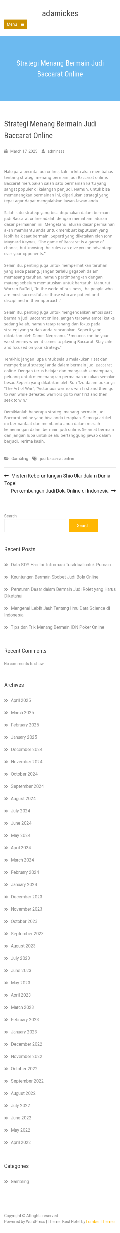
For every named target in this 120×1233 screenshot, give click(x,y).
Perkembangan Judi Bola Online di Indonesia (60, 491)
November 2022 (26, 1056)
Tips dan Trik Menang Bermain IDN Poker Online (57, 627)
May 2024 (20, 835)
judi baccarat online (57, 458)
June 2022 (21, 1118)
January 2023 (24, 1032)
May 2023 (20, 982)
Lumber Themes (101, 1221)
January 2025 (24, 737)
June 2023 (21, 970)
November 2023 (26, 909)
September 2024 (27, 786)
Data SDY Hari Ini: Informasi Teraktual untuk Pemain (61, 564)
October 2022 (24, 1068)
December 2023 (26, 896)
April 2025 (21, 700)
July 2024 (20, 811)
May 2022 (20, 1130)
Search (10, 516)
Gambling (19, 458)
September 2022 (27, 1081)
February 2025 (25, 725)
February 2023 (25, 1019)
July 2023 (20, 958)
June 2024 (21, 823)
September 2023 (27, 933)
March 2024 (22, 860)
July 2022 (20, 1105)
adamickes (60, 13)
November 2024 (26, 761)
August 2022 (23, 1093)
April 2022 (21, 1142)
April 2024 (21, 847)
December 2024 (26, 749)
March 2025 (22, 712)
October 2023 (24, 921)
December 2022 (26, 1044)
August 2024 (23, 798)
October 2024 (24, 774)
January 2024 (24, 884)
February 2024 (25, 872)
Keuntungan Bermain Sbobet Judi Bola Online (55, 577)
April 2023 (21, 995)
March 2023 (22, 1007)
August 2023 (23, 946)
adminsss (55, 151)
